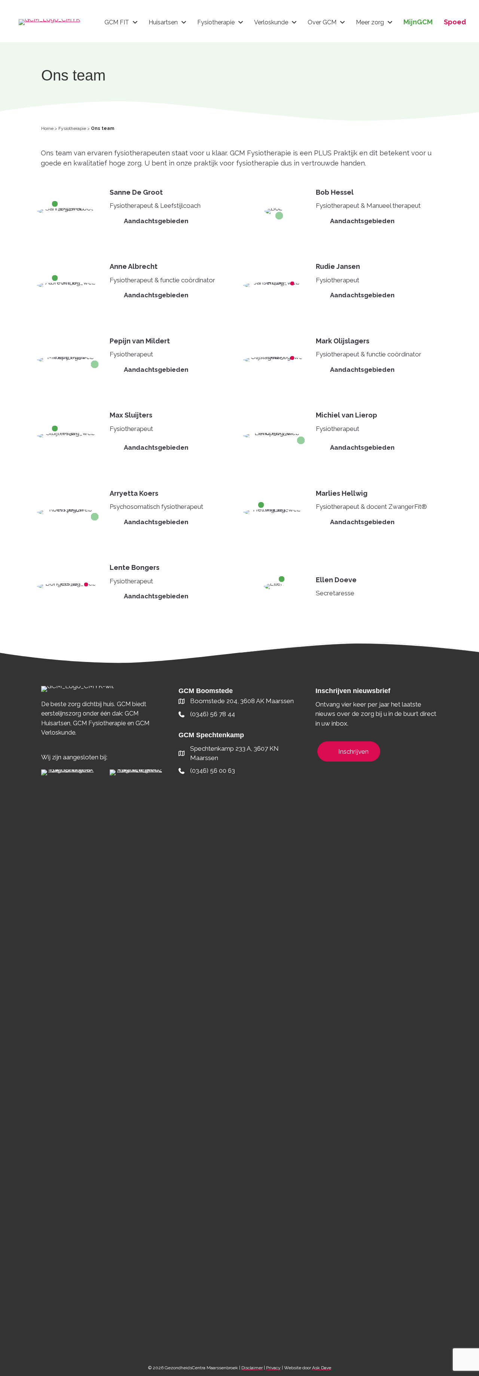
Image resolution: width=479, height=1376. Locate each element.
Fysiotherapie (72, 128)
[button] (171, 221)
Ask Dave (321, 1367)
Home (47, 128)
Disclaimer (252, 1367)
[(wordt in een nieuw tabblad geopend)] (68, 1049)
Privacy (273, 1367)
